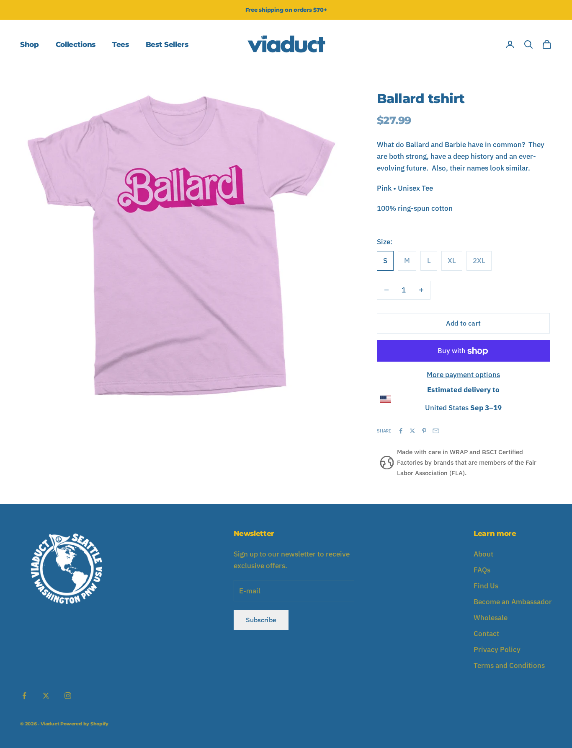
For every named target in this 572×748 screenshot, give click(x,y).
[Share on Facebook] (400, 430)
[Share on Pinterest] (424, 430)
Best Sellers (167, 44)
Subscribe (261, 620)
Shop (29, 44)
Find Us (486, 585)
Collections (75, 44)
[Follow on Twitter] (46, 695)
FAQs (482, 570)
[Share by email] (436, 430)
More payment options (463, 374)
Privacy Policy (497, 649)
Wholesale (491, 617)
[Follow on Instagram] (68, 695)
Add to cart (463, 323)
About (483, 554)
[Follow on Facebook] (24, 695)
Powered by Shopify (84, 724)
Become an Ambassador (513, 601)
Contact (486, 633)
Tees (120, 44)
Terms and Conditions (509, 665)
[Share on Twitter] (412, 430)
